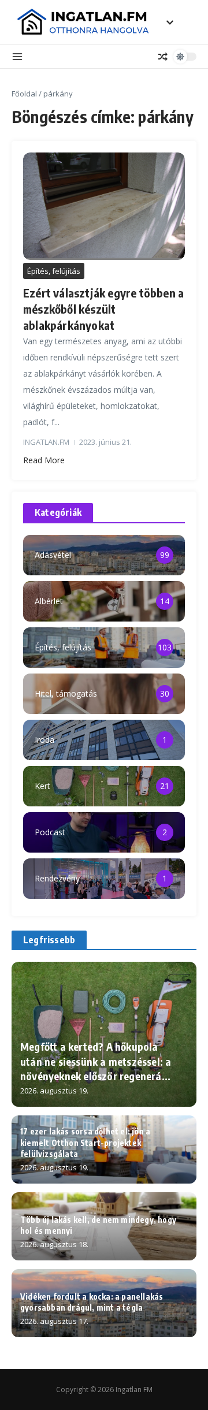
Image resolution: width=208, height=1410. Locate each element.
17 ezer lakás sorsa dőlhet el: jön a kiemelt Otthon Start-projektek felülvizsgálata (85, 1142)
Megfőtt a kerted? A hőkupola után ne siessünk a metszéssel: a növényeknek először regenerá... (95, 1061)
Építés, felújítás (53, 271)
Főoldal (24, 93)
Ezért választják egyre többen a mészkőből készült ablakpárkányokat (103, 308)
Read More (44, 460)
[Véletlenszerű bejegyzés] (163, 56)
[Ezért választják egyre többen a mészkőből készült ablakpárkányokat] (104, 206)
